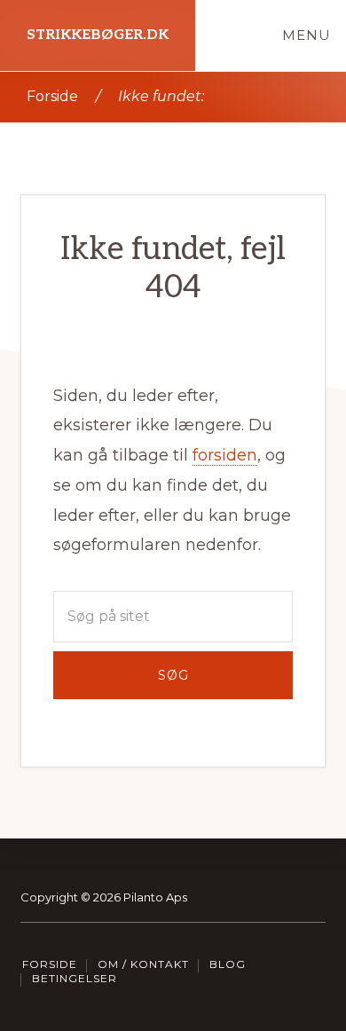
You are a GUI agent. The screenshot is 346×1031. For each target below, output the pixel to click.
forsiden (225, 455)
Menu (306, 35)
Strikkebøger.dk (98, 35)
